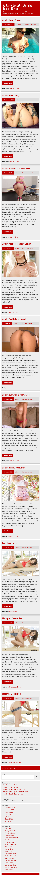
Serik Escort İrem (9, 543)
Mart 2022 (9, 814)
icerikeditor (19, 24)
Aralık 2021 (9, 821)
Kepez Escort (9, 851)
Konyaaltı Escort (10, 854)
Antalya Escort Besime (11, 20)
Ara (3, 774)
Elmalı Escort (9, 840)
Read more (8, 83)
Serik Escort (13, 611)
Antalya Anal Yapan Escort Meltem (16, 243)
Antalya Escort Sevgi (10, 95)
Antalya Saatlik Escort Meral (14, 319)
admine (18, 100)
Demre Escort (9, 835)
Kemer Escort (9, 849)
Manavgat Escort (15, 762)
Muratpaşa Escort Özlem (12, 618)
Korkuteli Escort (10, 856)
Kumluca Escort (10, 860)
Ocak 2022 (9, 819)
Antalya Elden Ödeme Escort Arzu (16, 168)
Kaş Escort (8, 847)
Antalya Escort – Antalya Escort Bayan (17, 7)
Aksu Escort (9, 828)
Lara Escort (9, 863)
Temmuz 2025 (10, 807)
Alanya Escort (10, 831)
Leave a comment (30, 24)
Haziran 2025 (10, 810)
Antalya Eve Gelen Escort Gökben (16, 394)
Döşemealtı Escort (11, 838)
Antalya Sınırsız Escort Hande (14, 467)
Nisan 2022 (9, 812)
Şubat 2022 (9, 817)
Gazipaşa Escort (11, 844)
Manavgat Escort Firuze (11, 693)
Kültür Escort (9, 858)
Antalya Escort (14, 89)
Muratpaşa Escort (15, 687)
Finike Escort (9, 842)
